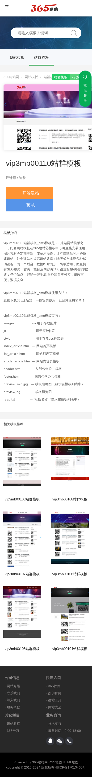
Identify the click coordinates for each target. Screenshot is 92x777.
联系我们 (13, 693)
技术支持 (54, 723)
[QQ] (50, 741)
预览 (30, 205)
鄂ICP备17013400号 (70, 767)
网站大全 (54, 707)
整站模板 (17, 57)
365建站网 (11, 77)
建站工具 (54, 700)
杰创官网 (54, 693)
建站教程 (13, 723)
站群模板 (41, 57)
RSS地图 (55, 762)
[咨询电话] (69, 741)
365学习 (13, 731)
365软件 (54, 686)
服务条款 (13, 707)
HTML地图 (71, 762)
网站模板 (31, 77)
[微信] (59, 741)
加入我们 (13, 700)
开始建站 (30, 193)
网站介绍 (13, 686)
